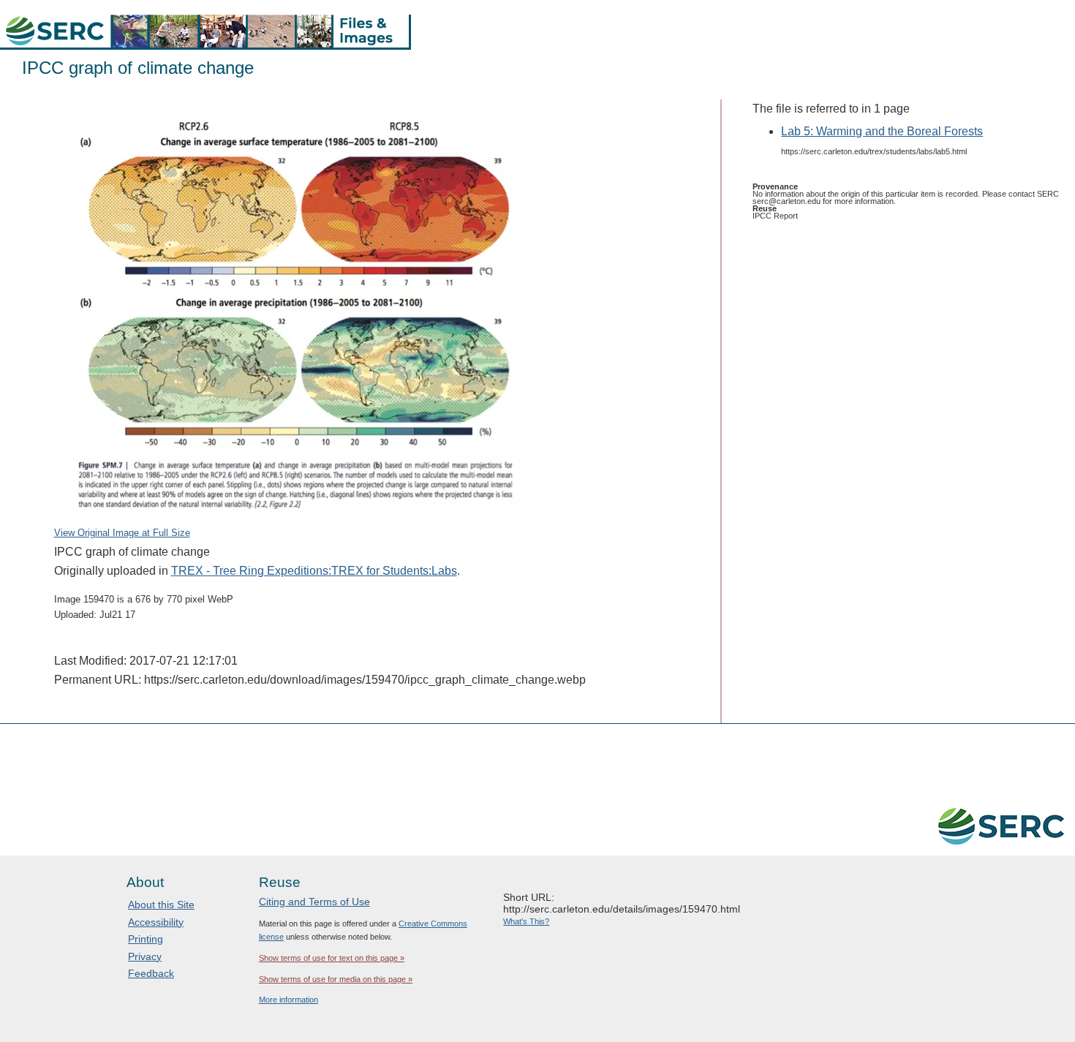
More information (288, 999)
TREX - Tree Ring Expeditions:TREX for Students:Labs (314, 571)
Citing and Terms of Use (314, 901)
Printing (145, 939)
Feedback (151, 973)
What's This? (526, 921)
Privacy (145, 956)
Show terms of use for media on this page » (335, 979)
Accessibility (156, 922)
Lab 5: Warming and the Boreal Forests (882, 131)
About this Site (161, 904)
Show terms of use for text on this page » (331, 958)
